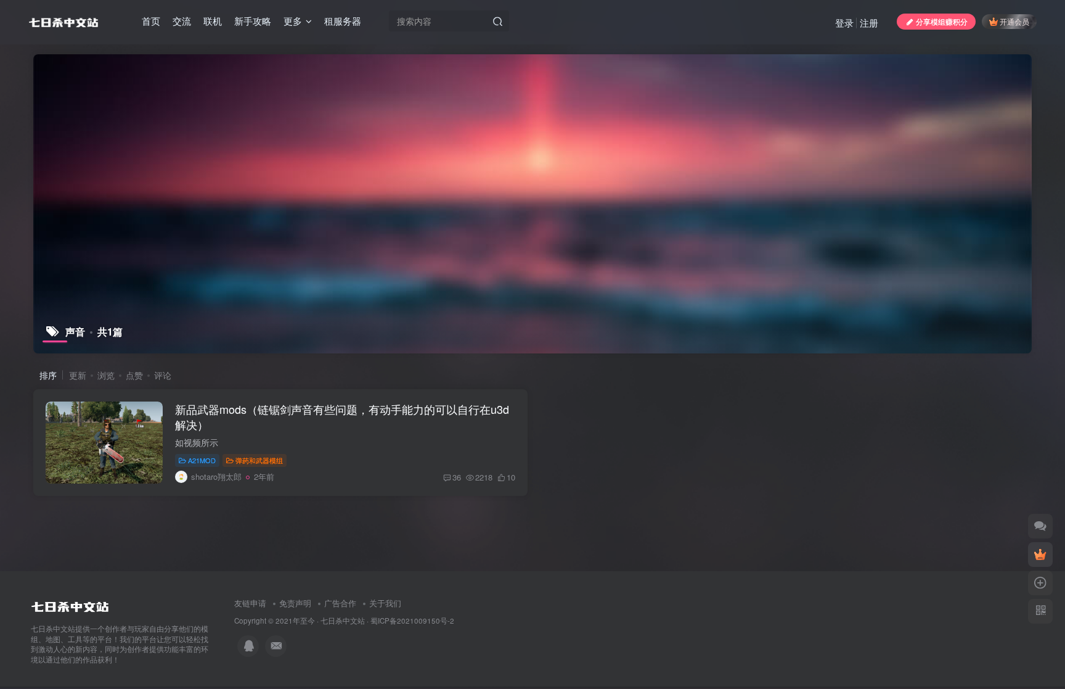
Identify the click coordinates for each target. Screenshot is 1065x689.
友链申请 (250, 603)
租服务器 (342, 20)
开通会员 (1014, 21)
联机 (212, 20)
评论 (162, 375)
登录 (844, 22)
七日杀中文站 (342, 620)
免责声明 (295, 603)
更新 (77, 375)
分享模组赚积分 (942, 21)
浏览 (106, 375)
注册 (869, 22)
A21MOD (202, 460)
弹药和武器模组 (259, 460)
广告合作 (340, 603)
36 (456, 477)
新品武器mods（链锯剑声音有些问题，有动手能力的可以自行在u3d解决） (342, 416)
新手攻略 (252, 20)
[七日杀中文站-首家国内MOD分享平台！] (70, 603)
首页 (151, 20)
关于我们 (385, 603)
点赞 (134, 375)
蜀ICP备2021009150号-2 (412, 620)
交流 (182, 20)
